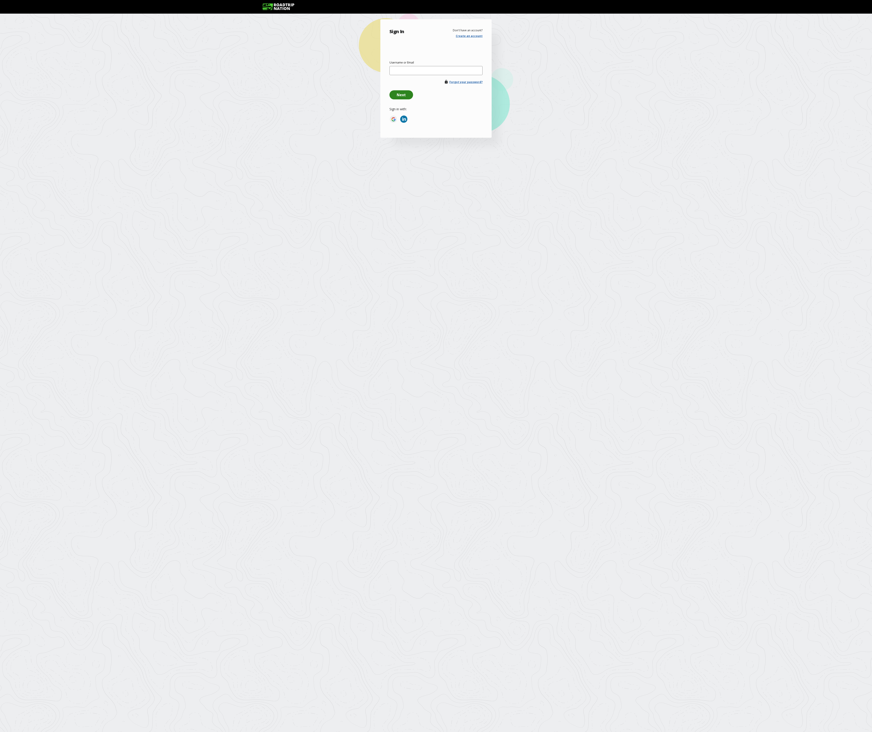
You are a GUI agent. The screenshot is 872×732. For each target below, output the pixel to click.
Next (401, 94)
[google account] (393, 119)
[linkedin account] (404, 119)
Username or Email (401, 62)
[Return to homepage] (278, 6)
